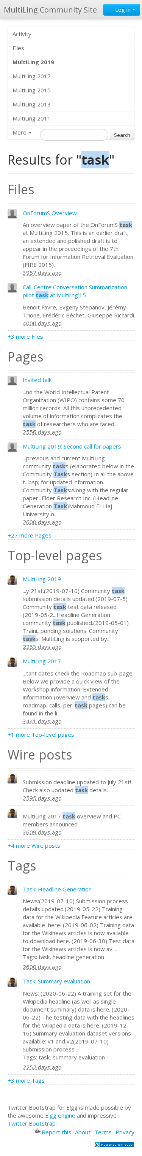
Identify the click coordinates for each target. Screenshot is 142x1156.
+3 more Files (25, 336)
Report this (56, 1132)
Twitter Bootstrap (32, 1123)
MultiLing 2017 (31, 76)
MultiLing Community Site (50, 10)
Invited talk (37, 380)
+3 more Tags (26, 1080)
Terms (103, 1132)
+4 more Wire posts (34, 845)
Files (18, 48)
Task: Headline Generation (57, 889)
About (83, 1132)
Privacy (124, 1132)
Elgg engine (60, 1115)
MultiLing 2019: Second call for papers (72, 446)
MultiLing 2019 (42, 579)
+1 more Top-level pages (41, 734)
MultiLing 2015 (31, 90)
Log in (123, 9)
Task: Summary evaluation (56, 981)
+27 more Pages (29, 535)
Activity (21, 34)
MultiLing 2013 (31, 104)
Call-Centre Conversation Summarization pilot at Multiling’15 (75, 291)
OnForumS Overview (50, 213)
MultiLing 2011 (31, 118)
